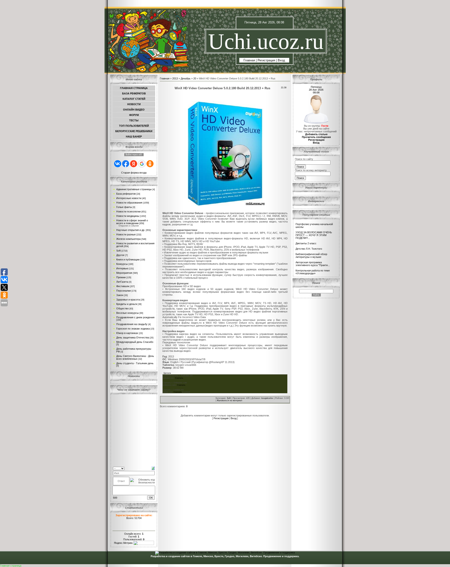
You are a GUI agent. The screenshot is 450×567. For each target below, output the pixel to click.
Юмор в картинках (127, 333)
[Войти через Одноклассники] (150, 163)
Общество (122, 308)
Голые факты (124, 207)
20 (194, 78)
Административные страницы (134, 189)
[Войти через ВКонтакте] (117, 163)
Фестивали (122, 286)
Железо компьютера (128, 238)
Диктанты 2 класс (306, 243)
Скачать (179, 378)
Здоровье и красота (128, 299)
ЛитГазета (122, 281)
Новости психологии (128, 211)
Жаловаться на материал (229, 400)
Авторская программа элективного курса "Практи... (313, 264)
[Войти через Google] (142, 163)
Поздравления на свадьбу (131, 324)
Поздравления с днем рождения (135, 317)
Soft (118, 250)
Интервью (122, 268)
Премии (121, 277)
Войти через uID (134, 154)
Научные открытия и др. (130, 230)
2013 (175, 78)
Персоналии (123, 290)
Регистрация (266, 60)
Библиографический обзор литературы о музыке (311, 255)
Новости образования (129, 202)
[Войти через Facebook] (125, 163)
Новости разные (126, 234)
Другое (120, 255)
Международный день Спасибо (134, 342)
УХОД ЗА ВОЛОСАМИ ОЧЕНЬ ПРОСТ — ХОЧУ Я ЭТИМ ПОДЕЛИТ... (314, 235)
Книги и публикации (127, 259)
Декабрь (186, 78)
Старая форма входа (133, 172)
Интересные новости (128, 198)
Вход (281, 60)
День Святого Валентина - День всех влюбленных (135, 357)
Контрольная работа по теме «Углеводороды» (313, 272)
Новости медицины (127, 216)
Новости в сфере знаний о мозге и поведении (132, 222)
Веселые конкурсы (127, 312)
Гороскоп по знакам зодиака (133, 328)
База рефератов (126, 193)
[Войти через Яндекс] (133, 163)
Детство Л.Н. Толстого (309, 248)
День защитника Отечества (132, 337)
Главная (249, 60)
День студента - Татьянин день (135, 363)
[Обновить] (153, 468)
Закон (119, 295)
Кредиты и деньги (126, 304)
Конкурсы (122, 264)
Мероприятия (124, 272)
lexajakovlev (267, 398)
